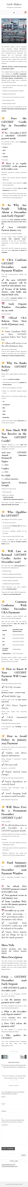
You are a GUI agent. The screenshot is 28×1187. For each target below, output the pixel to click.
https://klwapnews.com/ (8, 1164)
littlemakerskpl (19, 40)
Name (3, 1096)
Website (3, 1111)
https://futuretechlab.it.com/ (10, 1166)
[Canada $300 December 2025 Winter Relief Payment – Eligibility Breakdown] (4, 1057)
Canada (7, 27)
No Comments (14, 1051)
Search (24, 1155)
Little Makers (14, 4)
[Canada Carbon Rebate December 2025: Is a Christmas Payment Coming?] (23, 1057)
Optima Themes (18, 1184)
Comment (4, 1125)
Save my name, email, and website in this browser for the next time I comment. (12, 1121)
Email (3, 1104)
